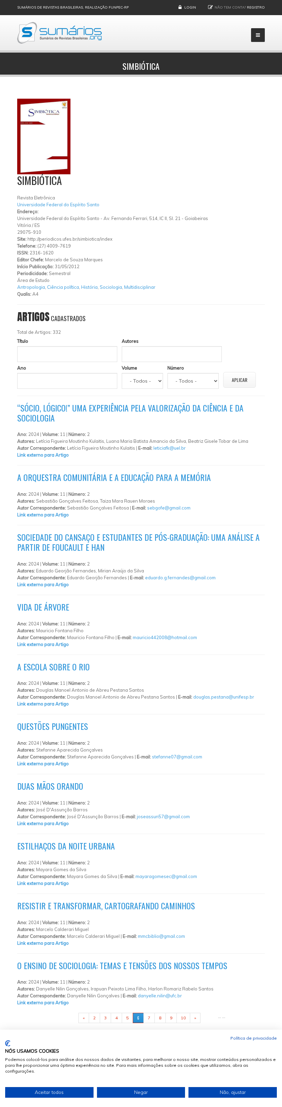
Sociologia (111, 287)
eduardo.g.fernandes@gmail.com (180, 577)
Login (190, 7)
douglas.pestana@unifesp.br (223, 697)
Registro (256, 7)
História (89, 287)
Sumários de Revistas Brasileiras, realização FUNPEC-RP (73, 7)
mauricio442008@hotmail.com (165, 637)
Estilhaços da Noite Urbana (66, 846)
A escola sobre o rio (53, 666)
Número (175, 368)
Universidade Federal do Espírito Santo (58, 204)
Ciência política (63, 287)
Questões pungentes (52, 726)
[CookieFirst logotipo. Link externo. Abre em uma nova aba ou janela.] (7, 1043)
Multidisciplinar (139, 287)
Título (22, 341)
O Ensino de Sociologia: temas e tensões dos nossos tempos (122, 965)
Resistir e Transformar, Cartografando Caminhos (106, 905)
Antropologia (31, 287)
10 (183, 1017)
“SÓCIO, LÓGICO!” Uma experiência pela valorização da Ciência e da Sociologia (130, 413)
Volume (129, 368)
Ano (21, 368)
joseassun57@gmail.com (163, 816)
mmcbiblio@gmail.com (161, 936)
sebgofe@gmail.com (169, 508)
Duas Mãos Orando (50, 786)
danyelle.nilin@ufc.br (160, 995)
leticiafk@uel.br (169, 448)
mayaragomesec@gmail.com (166, 876)
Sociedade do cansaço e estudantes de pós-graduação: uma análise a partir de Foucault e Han (138, 542)
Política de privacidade (253, 1038)
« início (67, 1017)
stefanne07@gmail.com (177, 756)
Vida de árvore (43, 607)
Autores (130, 341)
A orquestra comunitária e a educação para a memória (114, 477)
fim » (209, 1017)
